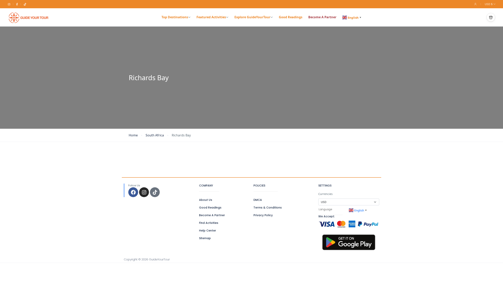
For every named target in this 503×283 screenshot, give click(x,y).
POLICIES (259, 185)
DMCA (257, 200)
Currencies (325, 194)
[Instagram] (144, 192)
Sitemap (205, 238)
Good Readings (290, 17)
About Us (205, 200)
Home (133, 135)
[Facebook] (133, 192)
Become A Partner (322, 17)
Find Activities (208, 223)
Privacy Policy (263, 215)
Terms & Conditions (267, 207)
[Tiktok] (155, 192)
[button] (490, 17)
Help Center (207, 230)
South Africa (155, 135)
